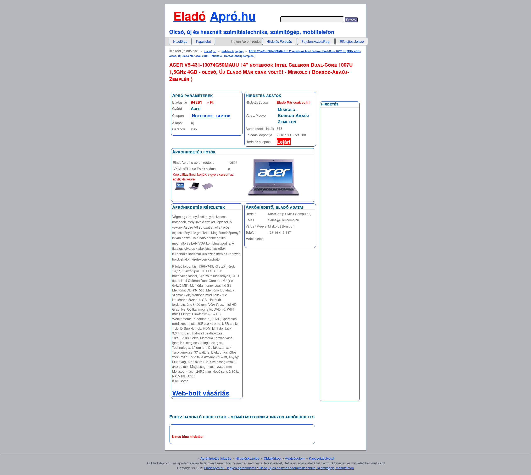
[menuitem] (180, 41)
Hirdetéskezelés (247, 458)
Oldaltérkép (272, 458)
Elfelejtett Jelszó (352, 41)
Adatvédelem (294, 458)
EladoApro (210, 51)
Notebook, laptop (233, 51)
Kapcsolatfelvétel (321, 458)
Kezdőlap (180, 41)
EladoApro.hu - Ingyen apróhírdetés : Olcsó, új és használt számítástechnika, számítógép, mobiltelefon (279, 467)
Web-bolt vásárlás (200, 393)
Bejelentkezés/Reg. (315, 41)
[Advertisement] (339, 209)
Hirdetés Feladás (279, 41)
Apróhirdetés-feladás (215, 458)
